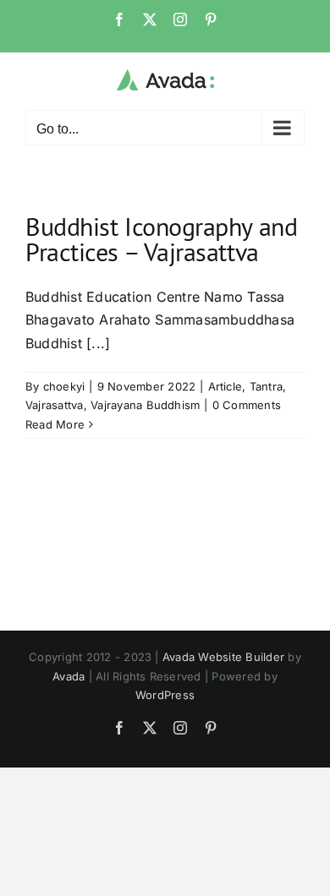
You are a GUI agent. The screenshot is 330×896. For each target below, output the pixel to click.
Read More (55, 424)
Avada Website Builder (223, 657)
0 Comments (246, 405)
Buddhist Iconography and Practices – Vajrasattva (161, 239)
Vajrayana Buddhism (145, 405)
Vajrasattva (54, 405)
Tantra (266, 386)
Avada (68, 676)
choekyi (64, 386)
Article (225, 386)
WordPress (165, 695)
